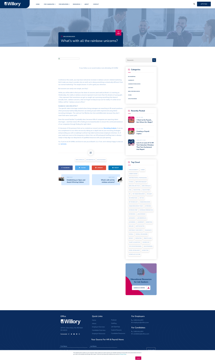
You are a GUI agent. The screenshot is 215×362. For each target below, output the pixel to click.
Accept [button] (138, 358)
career (143, 169)
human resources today (136, 206)
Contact (96, 4)
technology (145, 242)
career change (133, 173)
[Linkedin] (77, 334)
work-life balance (134, 250)
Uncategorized (101, 159)
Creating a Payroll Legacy (142, 132)
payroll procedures (141, 234)
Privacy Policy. (123, 354)
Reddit (116, 168)
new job (131, 226)
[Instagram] (79, 334)
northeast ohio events (136, 230)
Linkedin (100, 168)
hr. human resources (139, 193)
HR (129, 193)
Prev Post (70, 177)
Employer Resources (69, 36)
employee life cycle (134, 185)
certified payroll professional (138, 177)
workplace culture (134, 254)
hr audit (149, 193)
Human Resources (145, 202)
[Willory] (12, 4)
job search (132, 218)
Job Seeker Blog (90, 159)
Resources (76, 4)
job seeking (132, 222)
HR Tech (141, 197)
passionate (148, 230)
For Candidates (49, 4)
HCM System (136, 189)
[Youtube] (74, 334)
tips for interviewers (135, 246)
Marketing (149, 222)
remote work (148, 238)
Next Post (112, 177)
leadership (140, 222)
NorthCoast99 (140, 226)
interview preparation (146, 210)
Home (37, 4)
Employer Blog (80, 159)
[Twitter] (71, 334)
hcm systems (146, 189)
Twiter (83, 168)
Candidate (131, 80)
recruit (131, 238)
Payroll (131, 234)
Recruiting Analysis (110, 128)
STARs (130, 95)
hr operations (133, 197)
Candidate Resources (134, 84)
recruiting (138, 238)
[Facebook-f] (69, 334)
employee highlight (141, 181)
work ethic (145, 250)
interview (148, 206)
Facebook (66, 168)
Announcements (133, 169)
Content (130, 87)
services (63, 144)
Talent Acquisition (134, 242)
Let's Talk (204, 4)
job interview (141, 214)
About (86, 4)
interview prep (133, 210)
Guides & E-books (139, 288)
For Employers (63, 4)
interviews (132, 214)
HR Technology (133, 202)
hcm (130, 189)
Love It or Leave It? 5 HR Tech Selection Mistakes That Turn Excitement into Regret (145, 146)
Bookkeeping (131, 76)
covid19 (131, 181)
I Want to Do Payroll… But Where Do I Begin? (144, 121)
